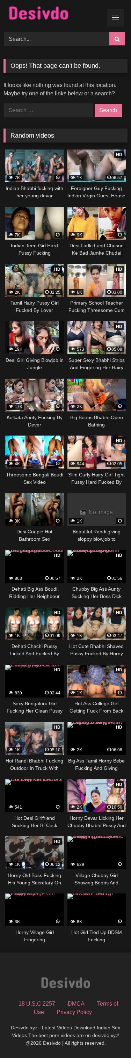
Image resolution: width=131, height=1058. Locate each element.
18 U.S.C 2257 (37, 1004)
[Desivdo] (53, 14)
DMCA (76, 1004)
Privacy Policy (74, 1012)
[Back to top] (109, 1037)
